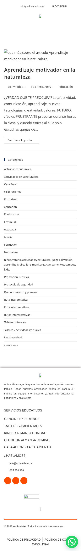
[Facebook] (7, 480)
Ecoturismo (11, 199)
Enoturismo (11, 214)
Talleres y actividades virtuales (22, 330)
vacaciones (11, 345)
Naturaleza (11, 252)
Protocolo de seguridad (18, 284)
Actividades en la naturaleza (21, 177)
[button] (42, 29)
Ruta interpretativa (16, 299)
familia (8, 237)
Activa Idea (15, 87)
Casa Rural (10, 184)
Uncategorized (13, 337)
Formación (10, 244)
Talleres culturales (15, 322)
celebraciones (12, 191)
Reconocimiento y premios (20, 292)
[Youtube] (23, 480)
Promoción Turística (16, 277)
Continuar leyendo (23, 139)
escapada (10, 229)
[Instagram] (15, 480)
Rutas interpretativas (17, 315)
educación (66, 87)
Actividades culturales (17, 169)
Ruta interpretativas (16, 307)
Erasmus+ (10, 222)
